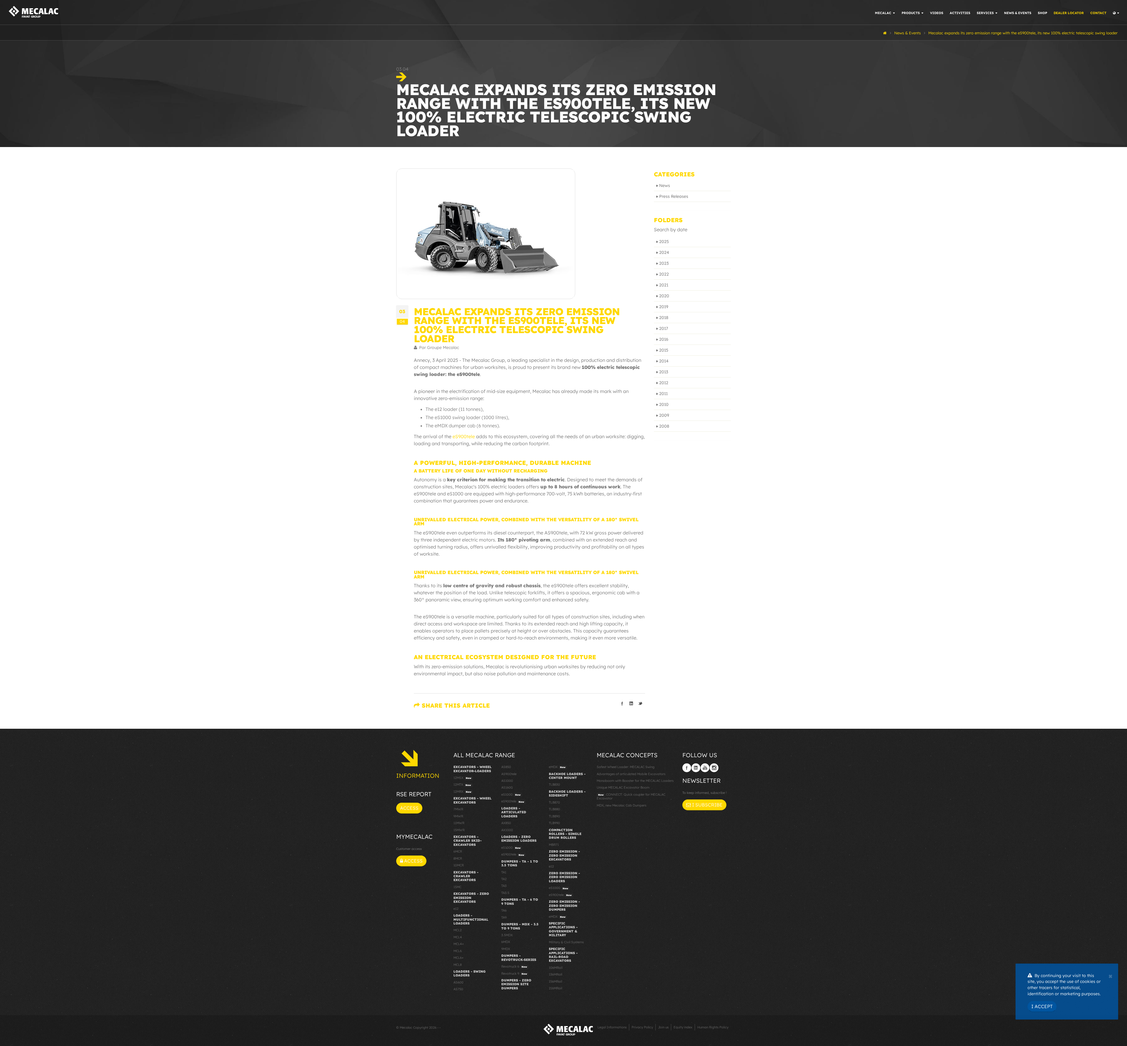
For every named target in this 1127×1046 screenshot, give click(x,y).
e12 (455, 909)
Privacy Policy (642, 1027)
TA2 (504, 879)
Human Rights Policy (712, 1027)
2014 (664, 361)
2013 (663, 371)
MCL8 (457, 965)
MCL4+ (458, 944)
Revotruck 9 (514, 973)
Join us (663, 1027)
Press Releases (673, 196)
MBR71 (554, 845)
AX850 (506, 823)
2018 (663, 317)
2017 (663, 328)
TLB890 (554, 816)
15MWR (459, 830)
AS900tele (509, 774)
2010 (664, 404)
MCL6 (457, 951)
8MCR (457, 858)
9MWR (458, 816)
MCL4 (457, 937)
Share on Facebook (622, 703)
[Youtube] (705, 767)
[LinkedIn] (695, 767)
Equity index (683, 1027)
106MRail (555, 968)
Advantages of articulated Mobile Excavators (631, 774)
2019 (663, 306)
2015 (663, 350)
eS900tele (512, 801)
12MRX (462, 791)
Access (409, 808)
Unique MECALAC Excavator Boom (623, 787)
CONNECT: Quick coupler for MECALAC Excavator (631, 796)
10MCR (458, 865)
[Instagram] (714, 767)
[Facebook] (686, 767)
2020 (664, 295)
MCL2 (457, 930)
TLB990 (554, 823)
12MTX (462, 784)
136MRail (555, 974)
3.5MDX (507, 935)
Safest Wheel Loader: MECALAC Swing (625, 767)
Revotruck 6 (514, 966)
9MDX (505, 949)
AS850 (506, 767)
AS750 (458, 989)
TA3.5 (505, 893)
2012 (663, 382)
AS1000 (507, 781)
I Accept (1042, 1006)
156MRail (555, 981)
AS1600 (507, 787)
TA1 (503, 872)
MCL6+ (458, 958)
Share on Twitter (640, 703)
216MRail (555, 988)
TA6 (504, 910)
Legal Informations (612, 1027)
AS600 (458, 982)
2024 (664, 252)
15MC (457, 887)
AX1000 (507, 830)
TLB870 (554, 802)
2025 (664, 241)
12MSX (462, 778)
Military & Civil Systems (566, 942)
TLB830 (554, 784)
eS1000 (511, 794)
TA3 (504, 886)
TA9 (504, 917)
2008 (664, 426)
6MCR (457, 851)
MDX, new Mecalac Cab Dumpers (621, 805)
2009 (664, 415)
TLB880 (554, 809)
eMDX (557, 767)
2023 (664, 263)
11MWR (458, 823)
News (664, 185)
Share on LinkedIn (631, 703)
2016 (663, 339)
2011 (663, 393)
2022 (664, 274)
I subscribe (707, 805)
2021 (663, 285)
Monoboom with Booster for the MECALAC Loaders (635, 781)
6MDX (505, 942)
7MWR (458, 809)
